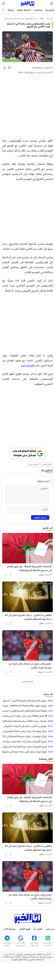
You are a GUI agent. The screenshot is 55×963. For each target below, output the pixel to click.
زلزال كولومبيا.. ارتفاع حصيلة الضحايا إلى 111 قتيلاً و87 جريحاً (24, 736)
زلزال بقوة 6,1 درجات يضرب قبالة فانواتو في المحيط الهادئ (24, 731)
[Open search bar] (3, 3)
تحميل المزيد (27, 681)
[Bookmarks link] (51, 3)
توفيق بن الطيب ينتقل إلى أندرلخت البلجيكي (24, 726)
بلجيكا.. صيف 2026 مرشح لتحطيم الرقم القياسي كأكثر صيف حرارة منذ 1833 (24, 720)
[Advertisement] (27, 109)
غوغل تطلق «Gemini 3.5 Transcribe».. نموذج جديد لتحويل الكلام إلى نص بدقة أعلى (24, 705)
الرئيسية (50, 10)
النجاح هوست (17, 959)
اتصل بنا (38, 928)
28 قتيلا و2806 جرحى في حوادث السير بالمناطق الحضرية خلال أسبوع (24, 715)
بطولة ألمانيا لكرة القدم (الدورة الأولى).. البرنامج (24, 710)
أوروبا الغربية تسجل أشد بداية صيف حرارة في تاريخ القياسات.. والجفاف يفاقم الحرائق (24, 741)
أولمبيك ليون (28, 365)
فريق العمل (24, 928)
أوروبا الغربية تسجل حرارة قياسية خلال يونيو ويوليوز (24, 746)
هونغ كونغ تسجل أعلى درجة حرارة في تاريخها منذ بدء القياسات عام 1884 (24, 751)
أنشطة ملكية (23, 10)
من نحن (50, 928)
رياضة (11, 10)
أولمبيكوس (15, 140)
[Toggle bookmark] (9, 67)
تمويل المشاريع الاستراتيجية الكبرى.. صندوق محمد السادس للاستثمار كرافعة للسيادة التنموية (24, 700)
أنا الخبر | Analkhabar (41, 67)
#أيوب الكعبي (46, 464)
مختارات (38, 10)
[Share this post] (4, 67)
